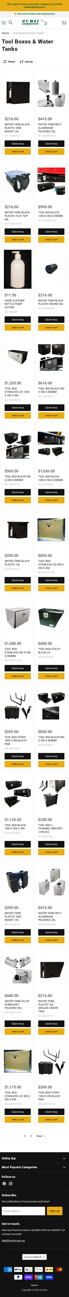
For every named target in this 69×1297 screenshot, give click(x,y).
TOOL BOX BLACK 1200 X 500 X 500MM (50, 478)
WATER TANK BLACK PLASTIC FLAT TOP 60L (17, 216)
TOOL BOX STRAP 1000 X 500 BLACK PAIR (15, 741)
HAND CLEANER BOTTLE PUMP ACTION (14, 304)
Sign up (55, 1211)
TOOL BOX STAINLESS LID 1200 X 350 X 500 (17, 392)
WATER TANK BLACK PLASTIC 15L (17, 562)
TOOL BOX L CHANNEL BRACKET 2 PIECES (50, 829)
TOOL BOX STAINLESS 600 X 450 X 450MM (17, 652)
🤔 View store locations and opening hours (34, 14)
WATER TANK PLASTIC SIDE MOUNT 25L (13, 917)
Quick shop (18, 143)
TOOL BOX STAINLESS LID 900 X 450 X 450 (17, 1096)
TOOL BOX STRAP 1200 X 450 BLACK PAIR (49, 1096)
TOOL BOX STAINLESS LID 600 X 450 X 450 (51, 564)
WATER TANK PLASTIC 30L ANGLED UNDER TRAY (48, 1006)
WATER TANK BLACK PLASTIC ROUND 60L (50, 302)
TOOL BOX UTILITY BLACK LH (49, 650)
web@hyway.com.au (13, 1240)
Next (40, 1136)
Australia (32, 1257)
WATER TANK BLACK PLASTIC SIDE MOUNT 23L (17, 128)
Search (34, 1285)
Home (5, 33)
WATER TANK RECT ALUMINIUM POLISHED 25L (50, 128)
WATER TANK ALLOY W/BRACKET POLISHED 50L (17, 1005)
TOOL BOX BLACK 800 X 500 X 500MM (51, 739)
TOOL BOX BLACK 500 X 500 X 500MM (51, 390)
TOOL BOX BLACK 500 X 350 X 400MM (18, 478)
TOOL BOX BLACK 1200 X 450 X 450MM (50, 214)
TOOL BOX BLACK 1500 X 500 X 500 (15, 827)
